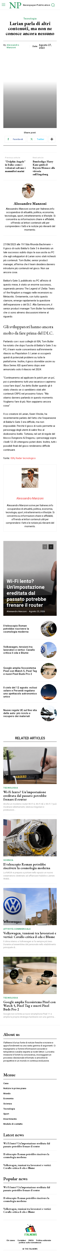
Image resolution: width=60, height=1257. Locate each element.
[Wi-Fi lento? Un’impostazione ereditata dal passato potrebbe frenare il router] (30, 765)
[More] (51, 139)
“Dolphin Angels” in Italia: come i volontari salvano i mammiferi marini (15, 166)
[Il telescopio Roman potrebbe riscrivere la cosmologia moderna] (49, 629)
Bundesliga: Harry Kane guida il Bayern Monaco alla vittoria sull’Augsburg (44, 168)
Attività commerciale (16, 929)
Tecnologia (30, 18)
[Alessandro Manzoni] (30, 191)
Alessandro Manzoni (13, 46)
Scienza (8, 860)
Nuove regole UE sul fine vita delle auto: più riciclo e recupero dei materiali (20, 713)
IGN (12, 458)
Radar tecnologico (26, 458)
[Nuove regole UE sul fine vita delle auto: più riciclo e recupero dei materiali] (49, 713)
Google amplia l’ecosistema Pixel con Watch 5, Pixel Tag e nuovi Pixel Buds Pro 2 (20, 670)
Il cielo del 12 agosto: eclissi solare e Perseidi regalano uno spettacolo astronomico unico (20, 692)
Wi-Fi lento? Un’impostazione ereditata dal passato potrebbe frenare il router (26, 593)
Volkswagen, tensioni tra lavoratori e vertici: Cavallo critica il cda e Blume (19, 649)
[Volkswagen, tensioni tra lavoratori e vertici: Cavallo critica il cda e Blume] (49, 650)
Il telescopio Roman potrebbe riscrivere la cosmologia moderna (16, 628)
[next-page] (50, 546)
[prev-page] (44, 546)
